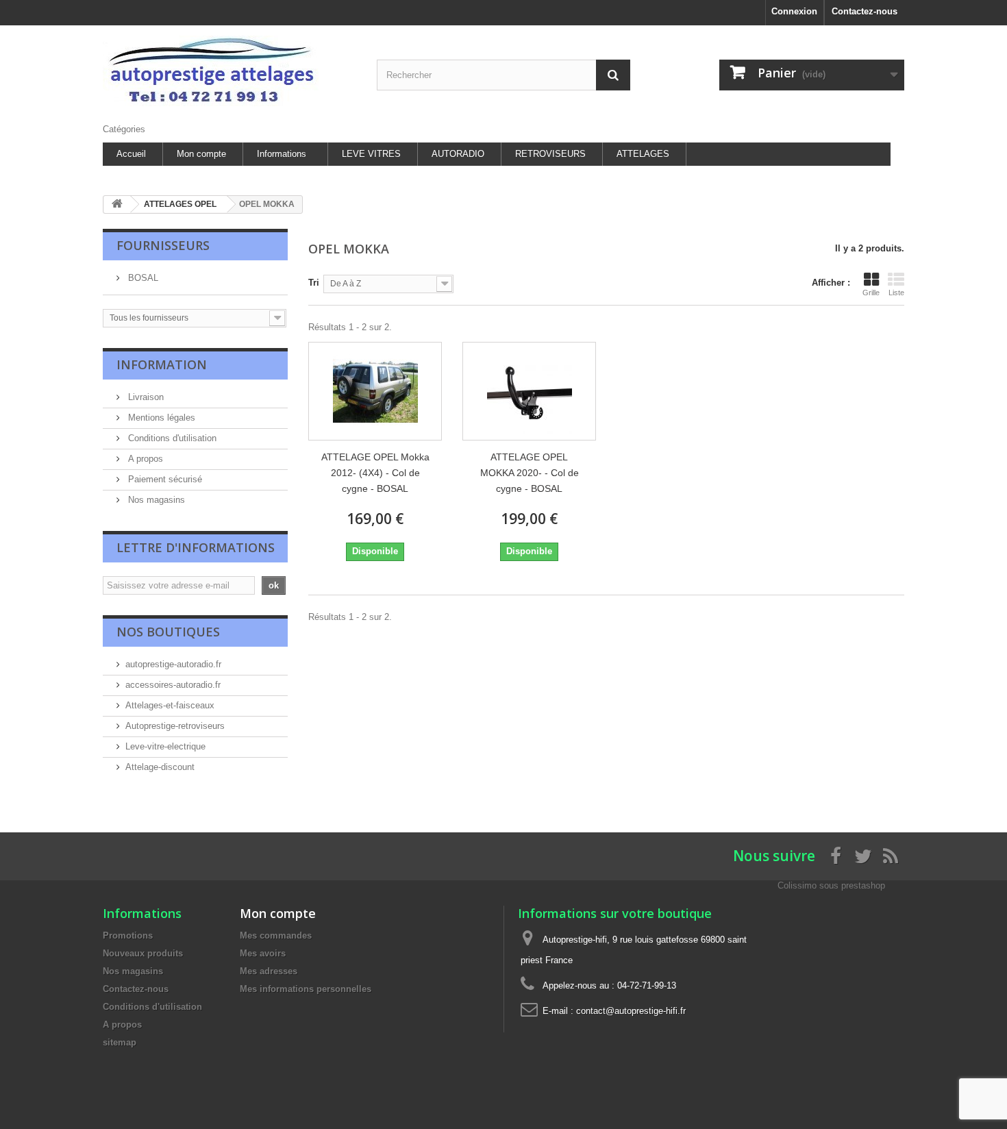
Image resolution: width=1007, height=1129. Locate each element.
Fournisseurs (163, 245)
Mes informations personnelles (305, 989)
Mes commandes (276, 935)
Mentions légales (160, 417)
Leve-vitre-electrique (165, 746)
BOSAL (141, 278)
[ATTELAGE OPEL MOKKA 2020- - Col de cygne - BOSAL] (529, 391)
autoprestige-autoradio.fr (173, 664)
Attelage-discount (160, 767)
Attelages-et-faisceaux (169, 705)
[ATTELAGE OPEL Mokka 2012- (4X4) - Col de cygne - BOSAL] (375, 391)
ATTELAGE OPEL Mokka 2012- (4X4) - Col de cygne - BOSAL (375, 472)
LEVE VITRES (371, 154)
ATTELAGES (643, 154)
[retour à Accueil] (117, 204)
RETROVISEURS (550, 154)
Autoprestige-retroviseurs (175, 726)
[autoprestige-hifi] (229, 71)
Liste (896, 292)
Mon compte (201, 154)
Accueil (131, 154)
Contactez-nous (864, 11)
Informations (281, 154)
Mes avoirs (263, 953)
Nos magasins (155, 500)
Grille (871, 292)
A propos (144, 459)
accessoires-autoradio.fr (173, 685)
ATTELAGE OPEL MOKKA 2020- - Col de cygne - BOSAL (529, 472)
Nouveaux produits (143, 953)
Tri (313, 282)
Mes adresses (268, 971)
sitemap (119, 1042)
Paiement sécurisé (163, 479)
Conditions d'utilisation (170, 438)
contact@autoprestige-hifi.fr (631, 1011)
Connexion (794, 11)
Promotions (128, 935)
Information (161, 364)
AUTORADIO (458, 154)
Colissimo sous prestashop (831, 885)
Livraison (144, 397)
